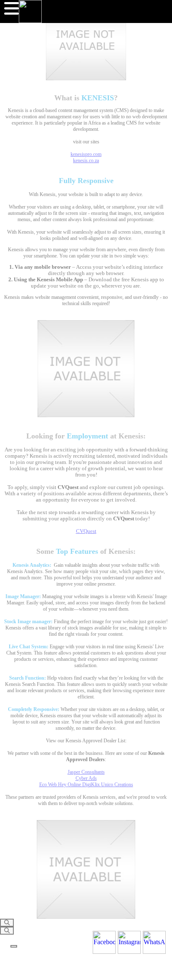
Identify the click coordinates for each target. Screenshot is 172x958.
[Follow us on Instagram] (129, 942)
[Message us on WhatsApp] (154, 942)
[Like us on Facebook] (104, 942)
